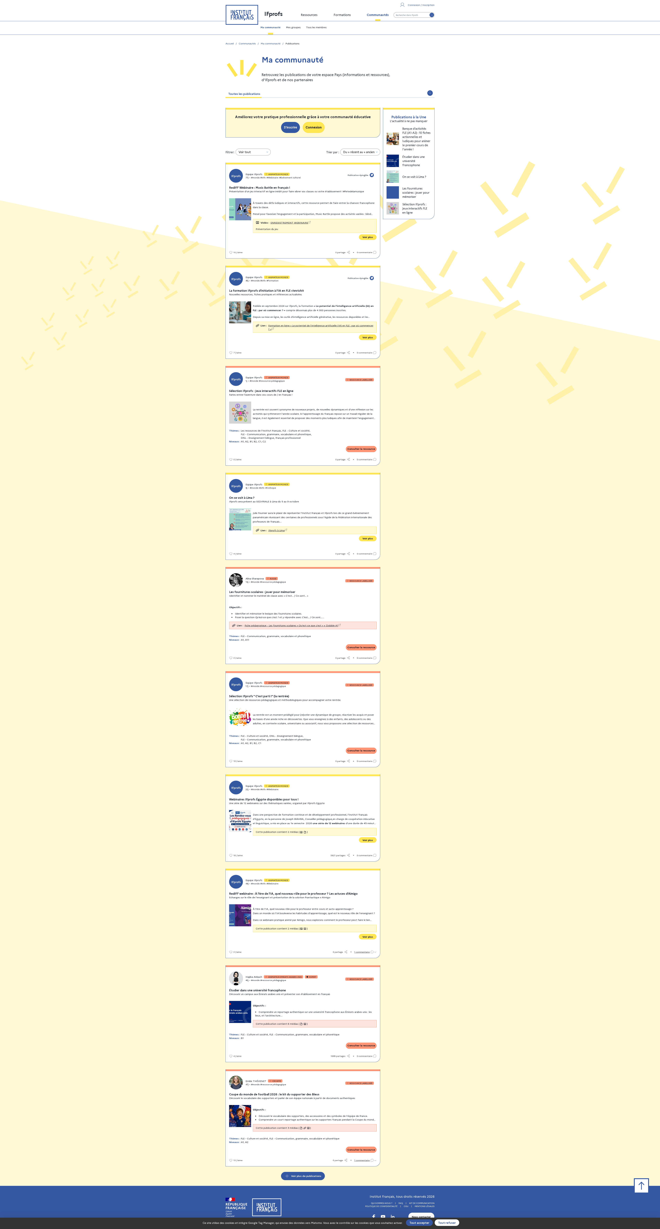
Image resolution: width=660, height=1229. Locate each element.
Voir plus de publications (306, 1176)
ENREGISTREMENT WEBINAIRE (289, 222)
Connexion (314, 127)
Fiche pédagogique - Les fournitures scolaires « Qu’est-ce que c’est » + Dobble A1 (291, 625)
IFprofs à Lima (276, 530)
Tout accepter (419, 1223)
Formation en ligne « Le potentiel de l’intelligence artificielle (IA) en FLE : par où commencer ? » (320, 327)
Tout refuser (447, 1223)
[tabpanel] (330, 639)
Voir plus (367, 237)
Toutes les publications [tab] (244, 94)
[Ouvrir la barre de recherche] (430, 93)
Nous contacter (421, 1216)
